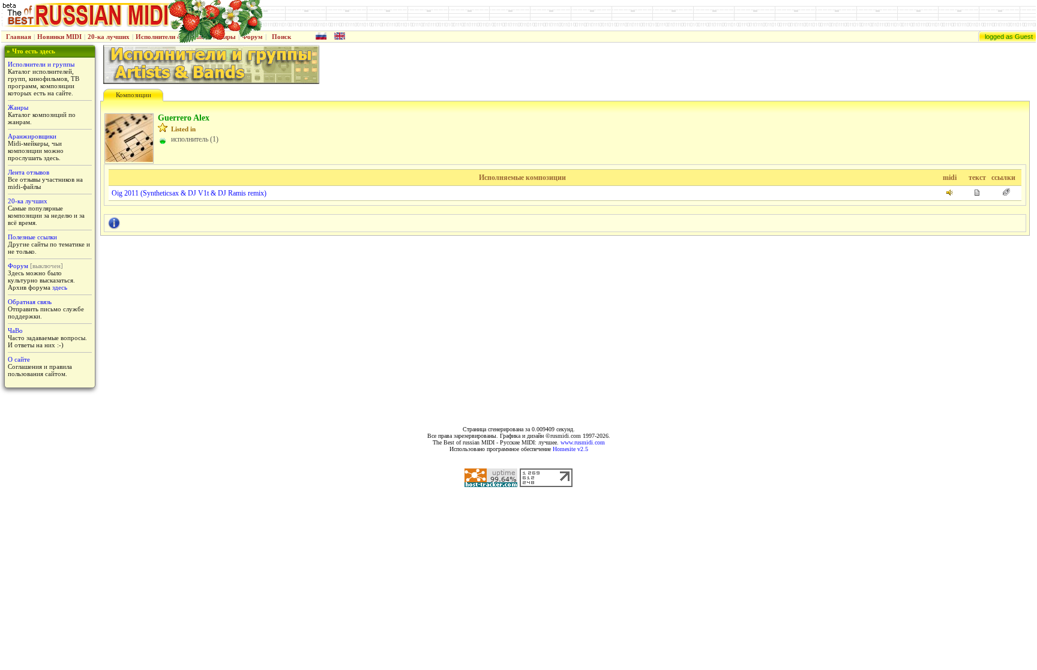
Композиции (133, 94)
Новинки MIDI (59, 36)
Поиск (281, 36)
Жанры (18, 107)
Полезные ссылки (32, 237)
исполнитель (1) (194, 139)
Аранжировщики (32, 136)
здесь (59, 287)
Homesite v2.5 (570, 449)
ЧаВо (15, 330)
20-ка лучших (109, 36)
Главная (18, 36)
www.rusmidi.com (583, 442)
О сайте (19, 359)
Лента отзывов (28, 172)
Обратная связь (30, 301)
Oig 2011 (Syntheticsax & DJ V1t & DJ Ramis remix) (189, 193)
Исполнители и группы (41, 64)
